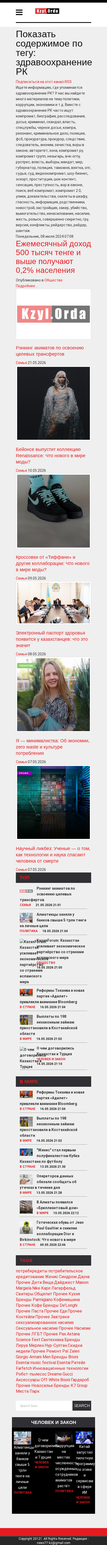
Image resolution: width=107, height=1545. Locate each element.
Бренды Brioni (64, 1356)
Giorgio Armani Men (33, 1356)
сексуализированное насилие (45, 1322)
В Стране (27, 1007)
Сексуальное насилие (37, 1328)
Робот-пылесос (31, 1374)
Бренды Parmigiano (34, 1299)
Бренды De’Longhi (60, 1305)
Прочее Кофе (29, 1305)
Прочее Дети (29, 1282)
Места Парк (27, 1391)
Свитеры (25, 1293)
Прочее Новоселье (34, 1385)
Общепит (43, 1293)
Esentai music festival (36, 1362)
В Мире (26, 1039)
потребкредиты (32, 1270)
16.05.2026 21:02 (49, 1039)
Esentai (63, 1362)
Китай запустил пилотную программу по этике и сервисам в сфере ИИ (85, 1469)
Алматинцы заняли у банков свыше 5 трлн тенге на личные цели (53, 920)
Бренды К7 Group (71, 1385)
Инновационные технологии (60, 1368)
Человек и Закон (51, 1059)
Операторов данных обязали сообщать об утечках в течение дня (48, 1182)
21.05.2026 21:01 (48, 905)
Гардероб (80, 1379)
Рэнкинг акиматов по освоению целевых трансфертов (47, 894)
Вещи (48, 1282)
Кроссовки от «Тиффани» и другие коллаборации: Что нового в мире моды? (53, 563)
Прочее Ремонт (46, 1351)
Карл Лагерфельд (58, 1288)
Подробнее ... (27, 286)
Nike (36, 1288)
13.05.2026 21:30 (52, 1167)
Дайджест (64, 1282)
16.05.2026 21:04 (52, 1007)
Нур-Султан (56, 1345)
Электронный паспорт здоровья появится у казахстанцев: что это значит (52, 639)
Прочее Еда (55, 1311)
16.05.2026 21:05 (49, 967)
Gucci (68, 1374)
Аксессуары (28, 1379)
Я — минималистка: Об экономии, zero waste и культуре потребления (53, 747)
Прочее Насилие (75, 1328)
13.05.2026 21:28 (49, 1193)
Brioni (65, 1379)
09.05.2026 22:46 (52, 1245)
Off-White (50, 1379)
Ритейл (78, 1362)
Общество (53, 280)
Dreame (55, 1374)
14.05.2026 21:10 (49, 1064)
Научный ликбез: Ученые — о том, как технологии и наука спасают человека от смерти (53, 855)
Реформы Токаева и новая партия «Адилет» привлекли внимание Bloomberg (52, 996)
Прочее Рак (54, 1334)
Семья (21, 363)
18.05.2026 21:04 (55, 931)
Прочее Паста (29, 1311)
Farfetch (24, 1368)
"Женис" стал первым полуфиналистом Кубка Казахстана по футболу (49, 1156)
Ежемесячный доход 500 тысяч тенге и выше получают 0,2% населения (53, 256)
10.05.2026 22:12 (66, 1213)
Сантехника (52, 1339)
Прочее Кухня (66, 1293)
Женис (51, 1276)
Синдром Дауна (74, 1276)
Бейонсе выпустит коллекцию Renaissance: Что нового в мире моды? (50, 455)
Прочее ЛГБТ (29, 1334)
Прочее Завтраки (52, 1316)
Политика (29, 931)
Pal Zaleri (70, 1351)
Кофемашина (67, 1299)
